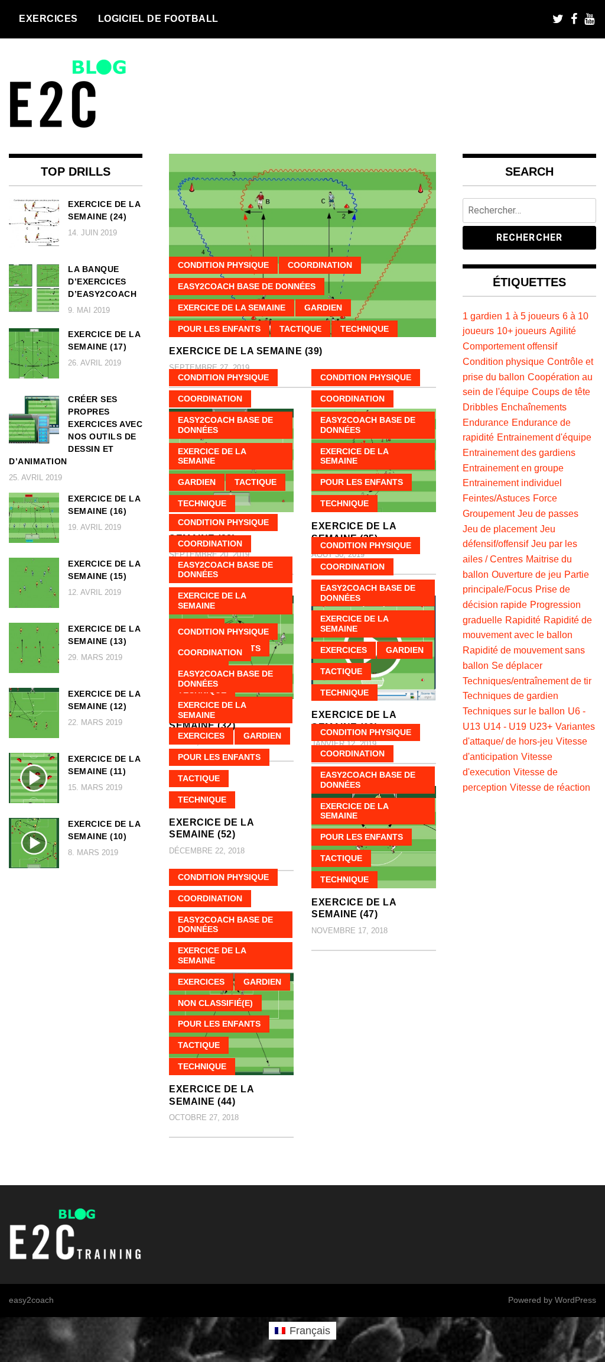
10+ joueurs (522, 330)
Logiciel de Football (158, 18)
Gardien (323, 307)
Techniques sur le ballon (514, 711)
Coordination (320, 265)
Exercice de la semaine (231, 307)
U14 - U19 (504, 726)
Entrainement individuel (512, 482)
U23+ (540, 726)
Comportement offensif (510, 346)
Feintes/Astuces (496, 498)
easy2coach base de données (246, 286)
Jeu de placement (500, 528)
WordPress (575, 1300)
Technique (364, 329)
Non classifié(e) (215, 1003)
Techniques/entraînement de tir (527, 680)
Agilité (562, 330)
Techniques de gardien (510, 695)
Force (545, 498)
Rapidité (523, 619)
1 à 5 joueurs (532, 315)
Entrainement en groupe (513, 467)
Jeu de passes (548, 513)
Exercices (48, 18)
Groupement (489, 513)
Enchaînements (534, 407)
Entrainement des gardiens (519, 452)
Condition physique (223, 265)
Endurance (486, 422)
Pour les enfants (219, 329)
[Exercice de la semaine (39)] (302, 246)
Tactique (300, 329)
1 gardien (482, 315)
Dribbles (480, 407)
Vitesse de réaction (550, 787)
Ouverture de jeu (526, 574)
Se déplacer (517, 665)
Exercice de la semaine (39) (246, 351)
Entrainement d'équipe (544, 437)
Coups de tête (561, 391)
